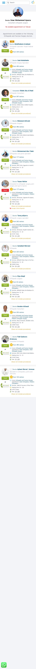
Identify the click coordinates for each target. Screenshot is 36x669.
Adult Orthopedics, (24, 71)
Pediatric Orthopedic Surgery (19, 319)
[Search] (17, 2)
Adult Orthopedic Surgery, (26, 317)
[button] (18, 3)
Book (5, 50)
